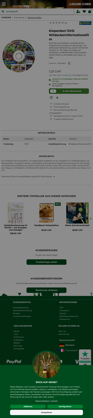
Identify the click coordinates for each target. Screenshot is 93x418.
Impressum (54, 401)
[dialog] (46, 209)
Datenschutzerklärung (42, 401)
